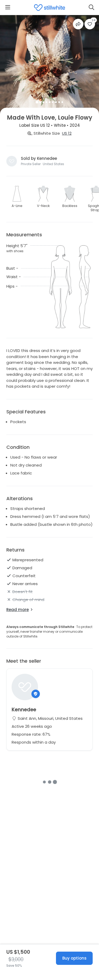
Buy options (74, 958)
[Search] (91, 7)
